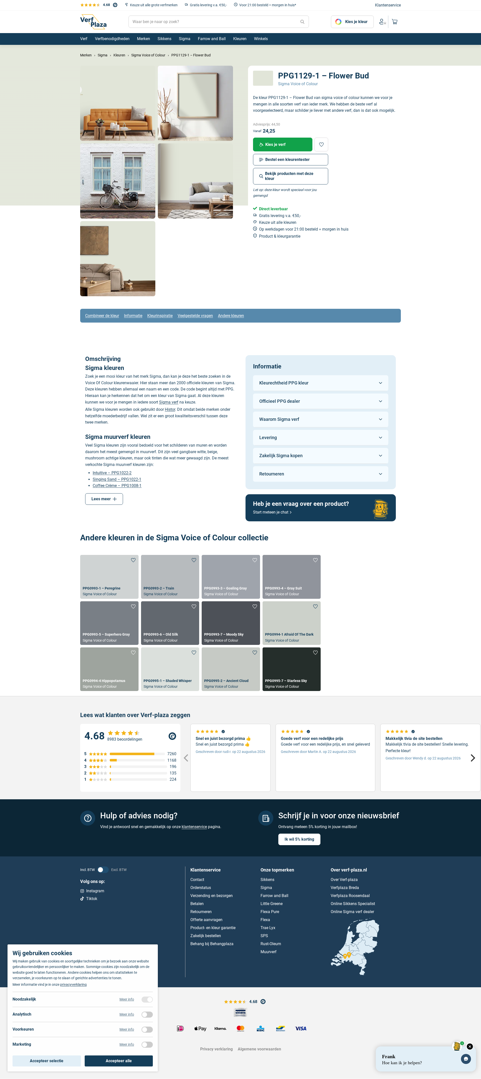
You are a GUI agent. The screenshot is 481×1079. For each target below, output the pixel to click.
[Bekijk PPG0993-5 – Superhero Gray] (109, 623)
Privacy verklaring (216, 1049)
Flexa (265, 920)
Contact (197, 879)
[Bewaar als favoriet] (321, 144)
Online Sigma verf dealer (352, 912)
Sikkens (267, 879)
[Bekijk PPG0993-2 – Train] (170, 577)
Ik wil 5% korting (299, 839)
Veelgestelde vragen (195, 315)
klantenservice (194, 826)
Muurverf (269, 952)
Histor (170, 409)
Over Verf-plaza (344, 879)
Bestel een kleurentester (287, 159)
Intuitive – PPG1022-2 (112, 472)
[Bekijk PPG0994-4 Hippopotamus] (109, 669)
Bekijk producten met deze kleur (289, 176)
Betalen (197, 904)
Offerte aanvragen (206, 920)
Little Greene (272, 904)
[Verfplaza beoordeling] (130, 736)
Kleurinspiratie (160, 315)
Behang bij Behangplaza (211, 944)
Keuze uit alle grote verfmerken (154, 5)
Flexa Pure (270, 912)
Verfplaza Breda (345, 888)
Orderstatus (200, 888)
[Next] (472, 758)
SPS (264, 936)
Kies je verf (275, 144)
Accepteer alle (119, 1060)
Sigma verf (168, 402)
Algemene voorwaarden (259, 1049)
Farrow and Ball (274, 896)
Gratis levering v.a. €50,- (208, 5)
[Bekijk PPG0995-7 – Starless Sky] (292, 669)
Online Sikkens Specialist (353, 904)
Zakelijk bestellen (205, 936)
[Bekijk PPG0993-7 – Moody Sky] (231, 623)
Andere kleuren (231, 315)
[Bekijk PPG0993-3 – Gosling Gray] (231, 577)
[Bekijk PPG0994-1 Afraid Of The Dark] (292, 623)
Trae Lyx (268, 928)
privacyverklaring (73, 985)
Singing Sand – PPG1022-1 (117, 479)
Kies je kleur (356, 21)
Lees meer (101, 499)
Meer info (126, 999)
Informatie (133, 315)
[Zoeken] (302, 22)
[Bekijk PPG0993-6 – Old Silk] (170, 623)
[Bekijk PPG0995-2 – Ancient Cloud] (231, 669)
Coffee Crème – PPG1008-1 (117, 485)
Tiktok (91, 898)
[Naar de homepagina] (93, 21)
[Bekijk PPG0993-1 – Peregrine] (109, 577)
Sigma (266, 888)
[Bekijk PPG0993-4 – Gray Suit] (292, 577)
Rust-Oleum (271, 944)
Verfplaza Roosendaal (350, 896)
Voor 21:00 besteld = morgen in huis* (267, 5)
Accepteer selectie (46, 1060)
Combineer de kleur (102, 315)
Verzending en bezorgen (211, 896)
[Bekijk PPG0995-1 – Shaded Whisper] (170, 669)
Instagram (95, 891)
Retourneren (201, 912)
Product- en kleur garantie (212, 928)
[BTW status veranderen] (103, 870)
